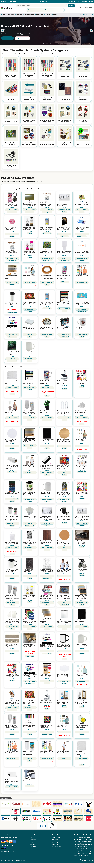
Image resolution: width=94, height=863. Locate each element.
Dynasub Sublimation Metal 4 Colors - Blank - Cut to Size (11, 277)
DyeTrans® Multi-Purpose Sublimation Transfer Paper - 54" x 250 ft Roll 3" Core (47, 645)
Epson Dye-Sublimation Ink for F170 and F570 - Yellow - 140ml (29, 597)
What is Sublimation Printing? (9, 1)
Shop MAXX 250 (7, 38)
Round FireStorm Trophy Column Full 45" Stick (29, 725)
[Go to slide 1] (43, 43)
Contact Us (55, 839)
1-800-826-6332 (42, 1)
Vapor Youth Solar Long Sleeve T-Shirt (46, 752)
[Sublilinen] (57, 818)
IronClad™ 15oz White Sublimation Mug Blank (46, 493)
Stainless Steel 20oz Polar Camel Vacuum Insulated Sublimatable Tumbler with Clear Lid (29, 412)
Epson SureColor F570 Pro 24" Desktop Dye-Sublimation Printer (81, 467)
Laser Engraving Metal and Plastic (47, 98)
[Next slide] (91, 30)
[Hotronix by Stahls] (36, 811)
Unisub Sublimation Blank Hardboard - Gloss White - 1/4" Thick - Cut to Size (12, 621)
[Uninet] (88, 818)
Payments (33, 846)
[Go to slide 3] (46, 43)
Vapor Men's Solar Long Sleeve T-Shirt (81, 276)
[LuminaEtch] (78, 811)
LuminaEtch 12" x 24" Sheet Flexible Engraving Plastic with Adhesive (82, 597)
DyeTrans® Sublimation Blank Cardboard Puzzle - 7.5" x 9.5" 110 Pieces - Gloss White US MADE (47, 570)
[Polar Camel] (15, 818)
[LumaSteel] (67, 811)
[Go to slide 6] (50, 43)
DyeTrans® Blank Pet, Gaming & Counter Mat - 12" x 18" (11, 781)
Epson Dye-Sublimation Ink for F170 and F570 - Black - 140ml (29, 228)
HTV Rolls (11, 99)
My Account (55, 844)
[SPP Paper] (47, 818)
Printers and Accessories (83, 98)
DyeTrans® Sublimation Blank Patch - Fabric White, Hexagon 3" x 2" (63, 675)
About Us (33, 839)
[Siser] (36, 818)
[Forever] (5, 811)
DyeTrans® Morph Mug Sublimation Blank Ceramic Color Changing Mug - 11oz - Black (64, 518)
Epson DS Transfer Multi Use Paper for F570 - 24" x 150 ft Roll (12, 467)
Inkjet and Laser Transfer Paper (29, 98)
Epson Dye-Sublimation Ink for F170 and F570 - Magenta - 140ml (29, 253)
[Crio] (47, 804)
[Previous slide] (2, 30)
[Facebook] (80, 860)
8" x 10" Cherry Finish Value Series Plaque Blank (46, 542)
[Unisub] (41, 826)
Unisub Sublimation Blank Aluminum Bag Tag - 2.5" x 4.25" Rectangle (82, 228)
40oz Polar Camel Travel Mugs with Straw (47, 75)
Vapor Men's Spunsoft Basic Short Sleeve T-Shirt (81, 440)
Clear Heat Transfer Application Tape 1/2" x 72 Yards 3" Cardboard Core (46, 277)
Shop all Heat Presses (22, 38)
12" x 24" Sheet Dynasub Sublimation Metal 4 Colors (47, 621)
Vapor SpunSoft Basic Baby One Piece (63, 752)
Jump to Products (45, 10)
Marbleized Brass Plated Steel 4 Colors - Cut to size (12, 494)
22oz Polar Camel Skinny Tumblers (11, 76)
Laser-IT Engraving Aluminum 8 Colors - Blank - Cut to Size (63, 303)
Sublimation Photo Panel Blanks (11, 143)
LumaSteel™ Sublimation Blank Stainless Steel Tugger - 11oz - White (12, 204)
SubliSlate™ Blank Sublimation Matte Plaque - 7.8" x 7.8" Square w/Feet (64, 621)
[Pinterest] (89, 860)
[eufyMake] (88, 804)
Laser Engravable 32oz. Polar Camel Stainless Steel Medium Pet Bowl (46, 597)
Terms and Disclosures (7, 851)
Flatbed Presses (65, 76)
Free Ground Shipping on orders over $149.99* (80, 1)
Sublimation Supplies (47, 144)
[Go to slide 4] (47, 43)
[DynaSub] (68, 804)
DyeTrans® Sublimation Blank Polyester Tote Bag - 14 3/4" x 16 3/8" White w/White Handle (12, 542)
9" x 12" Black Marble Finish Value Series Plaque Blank (29, 570)
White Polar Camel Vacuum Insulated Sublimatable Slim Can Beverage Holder (29, 753)
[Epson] (78, 804)
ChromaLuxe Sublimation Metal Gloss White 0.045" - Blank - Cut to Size (64, 204)
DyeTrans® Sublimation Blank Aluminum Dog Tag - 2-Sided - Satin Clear (29, 542)
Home (3, 14)
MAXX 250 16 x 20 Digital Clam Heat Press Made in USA (63, 382)
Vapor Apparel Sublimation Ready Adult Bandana (81, 753)
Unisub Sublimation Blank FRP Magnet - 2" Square (82, 203)
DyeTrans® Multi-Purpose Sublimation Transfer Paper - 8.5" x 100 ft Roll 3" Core (11, 329)
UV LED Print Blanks (83, 144)
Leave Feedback (56, 841)
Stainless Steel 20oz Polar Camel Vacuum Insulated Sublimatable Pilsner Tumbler (11, 726)
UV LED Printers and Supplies (10, 166)
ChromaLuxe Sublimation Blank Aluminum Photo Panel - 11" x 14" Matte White (47, 253)
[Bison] (15, 804)
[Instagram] (82, 860)
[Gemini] (16, 811)
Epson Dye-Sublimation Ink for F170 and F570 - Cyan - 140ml (63, 702)
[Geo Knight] (26, 811)
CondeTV (33, 844)
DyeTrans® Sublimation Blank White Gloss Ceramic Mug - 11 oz (81, 329)
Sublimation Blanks (11, 121)
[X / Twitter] (92, 860)
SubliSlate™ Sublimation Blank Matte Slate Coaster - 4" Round (81, 726)
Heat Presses (83, 76)
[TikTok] (87, 860)
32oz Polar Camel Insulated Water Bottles (29, 75)
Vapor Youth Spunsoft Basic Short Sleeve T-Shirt (29, 467)
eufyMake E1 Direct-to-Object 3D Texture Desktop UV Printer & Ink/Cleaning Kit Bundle (81, 542)
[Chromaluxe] (26, 804)
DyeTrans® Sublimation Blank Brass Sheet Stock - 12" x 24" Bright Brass (29, 204)
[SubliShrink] (68, 818)
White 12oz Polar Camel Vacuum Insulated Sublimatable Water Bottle (11, 518)
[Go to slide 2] (44, 43)
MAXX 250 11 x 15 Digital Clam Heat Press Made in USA (47, 702)
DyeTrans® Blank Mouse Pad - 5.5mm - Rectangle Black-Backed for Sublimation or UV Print (29, 303)
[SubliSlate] (78, 818)
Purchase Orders (57, 846)
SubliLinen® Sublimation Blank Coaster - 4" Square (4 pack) (46, 726)
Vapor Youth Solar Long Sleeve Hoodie (81, 675)
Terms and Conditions (36, 848)
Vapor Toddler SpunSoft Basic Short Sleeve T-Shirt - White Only (64, 570)
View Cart (55, 14)
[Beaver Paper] (5, 804)
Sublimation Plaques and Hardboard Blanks (29, 143)
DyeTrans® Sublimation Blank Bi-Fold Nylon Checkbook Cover (46, 467)
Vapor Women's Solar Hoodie (29, 276)
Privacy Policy (56, 848)
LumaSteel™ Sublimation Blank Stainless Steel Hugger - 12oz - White (12, 303)
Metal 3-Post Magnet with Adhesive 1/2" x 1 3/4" (11, 645)
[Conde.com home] (7, 8)
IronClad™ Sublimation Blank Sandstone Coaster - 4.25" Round (47, 329)
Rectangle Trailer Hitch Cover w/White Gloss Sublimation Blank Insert (64, 329)
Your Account (34, 841)
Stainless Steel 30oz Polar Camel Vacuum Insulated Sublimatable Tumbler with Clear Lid (11, 597)
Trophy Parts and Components (65, 143)
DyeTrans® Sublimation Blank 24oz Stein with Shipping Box (46, 382)
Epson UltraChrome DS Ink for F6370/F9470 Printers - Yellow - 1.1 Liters (46, 228)
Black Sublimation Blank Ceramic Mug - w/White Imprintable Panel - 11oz (64, 645)
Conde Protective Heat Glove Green (46, 411)
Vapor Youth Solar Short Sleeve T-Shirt (11, 411)
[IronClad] (57, 811)
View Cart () (88, 7)
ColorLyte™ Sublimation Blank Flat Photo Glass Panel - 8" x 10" (63, 467)
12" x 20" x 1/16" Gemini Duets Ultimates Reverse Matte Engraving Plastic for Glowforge (29, 621)
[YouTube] (85, 860)
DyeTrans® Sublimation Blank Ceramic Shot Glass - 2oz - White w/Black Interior (29, 494)
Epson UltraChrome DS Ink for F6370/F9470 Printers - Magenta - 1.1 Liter (63, 277)
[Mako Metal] (88, 811)
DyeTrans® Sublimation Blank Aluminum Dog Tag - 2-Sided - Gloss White (64, 494)
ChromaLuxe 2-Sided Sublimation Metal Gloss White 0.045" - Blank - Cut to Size (46, 518)
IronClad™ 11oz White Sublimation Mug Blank (29, 352)
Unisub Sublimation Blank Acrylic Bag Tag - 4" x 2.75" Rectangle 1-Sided (12, 702)
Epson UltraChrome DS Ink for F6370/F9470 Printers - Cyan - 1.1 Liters (47, 303)
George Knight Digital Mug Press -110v (81, 570)
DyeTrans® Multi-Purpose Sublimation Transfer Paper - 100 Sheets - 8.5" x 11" (30, 675)
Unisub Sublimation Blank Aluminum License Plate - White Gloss (82, 303)
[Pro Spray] (26, 818)
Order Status (34, 842)
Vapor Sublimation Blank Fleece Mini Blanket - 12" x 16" (12, 382)
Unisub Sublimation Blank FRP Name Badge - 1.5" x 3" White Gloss (82, 253)
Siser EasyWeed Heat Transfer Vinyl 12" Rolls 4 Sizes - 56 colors (82, 494)
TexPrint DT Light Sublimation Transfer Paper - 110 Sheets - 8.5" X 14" (12, 253)
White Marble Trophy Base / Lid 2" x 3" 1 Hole (29, 328)
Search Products (57, 837)
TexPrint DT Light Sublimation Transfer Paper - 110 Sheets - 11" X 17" (46, 204)
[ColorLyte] (36, 804)
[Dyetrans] (57, 804)
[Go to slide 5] (49, 43)
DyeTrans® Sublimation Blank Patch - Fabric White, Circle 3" (11, 440)
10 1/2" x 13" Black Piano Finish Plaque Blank (47, 440)
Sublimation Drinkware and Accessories (29, 121)
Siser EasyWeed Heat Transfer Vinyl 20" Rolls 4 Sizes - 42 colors (81, 382)
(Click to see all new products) (13, 366)
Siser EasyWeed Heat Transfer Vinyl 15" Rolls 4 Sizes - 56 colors (12, 675)
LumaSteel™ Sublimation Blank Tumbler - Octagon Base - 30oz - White (64, 253)
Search (71, 5)
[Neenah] (5, 818)
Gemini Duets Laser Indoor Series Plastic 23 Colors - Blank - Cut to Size (46, 675)
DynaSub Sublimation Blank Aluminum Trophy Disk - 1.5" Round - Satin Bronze (64, 542)
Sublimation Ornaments (83, 121)
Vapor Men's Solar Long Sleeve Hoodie (64, 725)
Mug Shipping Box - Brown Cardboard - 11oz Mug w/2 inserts (29, 645)
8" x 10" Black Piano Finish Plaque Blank (80, 620)
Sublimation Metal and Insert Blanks (65, 121)
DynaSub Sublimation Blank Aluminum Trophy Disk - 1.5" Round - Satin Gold (64, 440)
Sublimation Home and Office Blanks (47, 121)
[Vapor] (52, 826)
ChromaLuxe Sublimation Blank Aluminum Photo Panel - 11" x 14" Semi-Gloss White (64, 228)
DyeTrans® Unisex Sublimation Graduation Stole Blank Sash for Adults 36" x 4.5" (63, 412)
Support (47, 14)
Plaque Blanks (65, 99)
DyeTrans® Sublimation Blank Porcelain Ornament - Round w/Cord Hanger (11, 228)
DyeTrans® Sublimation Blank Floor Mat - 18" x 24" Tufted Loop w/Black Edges (64, 597)
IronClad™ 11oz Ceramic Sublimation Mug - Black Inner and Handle (12, 570)
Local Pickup (55, 842)
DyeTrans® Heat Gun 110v (28, 780)
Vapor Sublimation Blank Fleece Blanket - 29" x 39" (81, 412)
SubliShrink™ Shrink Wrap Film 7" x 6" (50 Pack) (29, 517)
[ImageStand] (47, 811)
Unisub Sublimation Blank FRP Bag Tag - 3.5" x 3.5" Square (12, 353)
